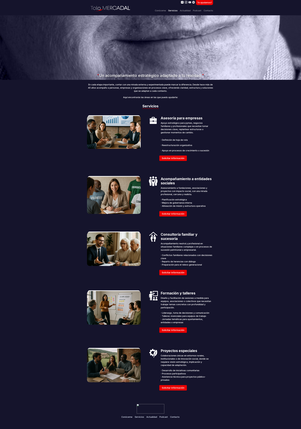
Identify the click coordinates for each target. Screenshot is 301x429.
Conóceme (160, 10)
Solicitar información (173, 158)
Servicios (173, 10)
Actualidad (185, 10)
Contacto (208, 10)
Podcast (197, 10)
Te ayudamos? (204, 2)
